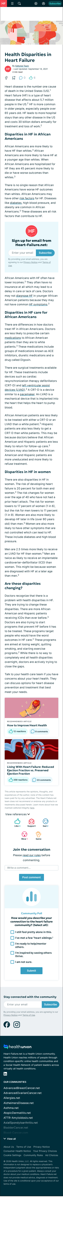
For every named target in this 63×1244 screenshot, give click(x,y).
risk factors (26, 198)
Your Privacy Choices (45, 1151)
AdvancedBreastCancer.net (22, 1088)
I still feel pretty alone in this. (33, 932)
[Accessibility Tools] (35, 3)
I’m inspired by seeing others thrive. (33, 954)
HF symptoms (38, 304)
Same (37, 835)
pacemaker (27, 394)
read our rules (32, 855)
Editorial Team (22, 66)
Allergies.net (12, 1098)
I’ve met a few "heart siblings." (34, 937)
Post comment (31, 877)
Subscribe (55, 3)
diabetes (16, 203)
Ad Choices (51, 1155)
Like (16, 822)
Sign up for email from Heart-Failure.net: (31, 243)
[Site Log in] (43, 3)
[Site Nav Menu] (12, 3)
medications (13, 337)
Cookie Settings (12, 1155)
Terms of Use (28, 1015)
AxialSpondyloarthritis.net (21, 1122)
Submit (31, 970)
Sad (44, 822)
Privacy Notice (30, 262)
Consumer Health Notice (17, 1151)
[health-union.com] (17, 1047)
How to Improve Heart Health (27, 725)
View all (11, 1138)
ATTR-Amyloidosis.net (18, 1117)
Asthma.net (11, 1108)
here (32, 808)
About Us (9, 1146)
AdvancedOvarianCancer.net (23, 1093)
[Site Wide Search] (19, 3)
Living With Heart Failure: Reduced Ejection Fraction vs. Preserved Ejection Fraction (30, 770)
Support (31, 822)
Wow (23, 835)
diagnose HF (24, 295)
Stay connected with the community (30, 997)
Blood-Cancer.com (16, 1132)
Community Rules (33, 1155)
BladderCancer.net (16, 1127)
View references (16, 814)
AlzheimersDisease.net (19, 1103)
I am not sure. (23, 961)
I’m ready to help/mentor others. (30, 945)
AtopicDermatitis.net (17, 1113)
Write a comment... (19, 867)
